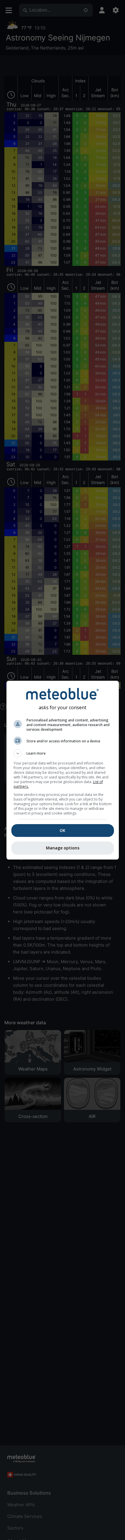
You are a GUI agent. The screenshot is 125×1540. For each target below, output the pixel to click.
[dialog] (62, 770)
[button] (63, 753)
